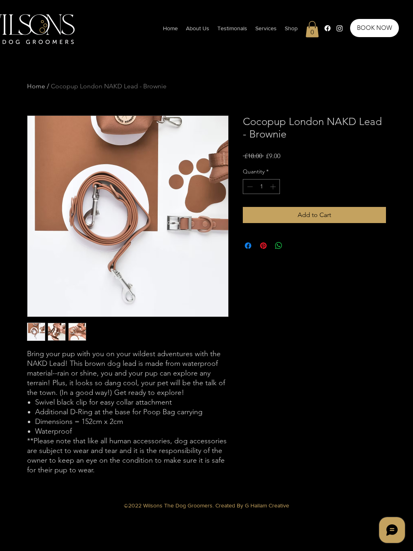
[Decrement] (249, 186)
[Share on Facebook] (248, 245)
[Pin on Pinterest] (263, 245)
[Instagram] (340, 28)
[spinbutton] (261, 186)
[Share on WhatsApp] (279, 245)
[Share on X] (294, 245)
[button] (266, 28)
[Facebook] (327, 28)
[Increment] (274, 186)
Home (36, 86)
